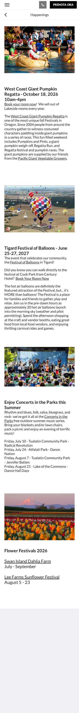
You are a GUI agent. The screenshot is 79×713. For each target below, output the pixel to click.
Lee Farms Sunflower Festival (31, 576)
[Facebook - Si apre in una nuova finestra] (8, 670)
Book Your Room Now (32, 278)
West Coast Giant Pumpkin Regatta (38, 116)
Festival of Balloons (24, 262)
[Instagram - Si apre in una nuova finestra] (20, 670)
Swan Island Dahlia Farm (27, 561)
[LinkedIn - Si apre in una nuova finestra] (33, 670)
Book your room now (20, 104)
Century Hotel (23, 5)
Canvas (28, 701)
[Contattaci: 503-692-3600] (43, 5)
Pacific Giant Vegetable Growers (42, 158)
